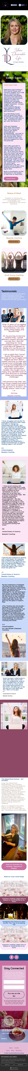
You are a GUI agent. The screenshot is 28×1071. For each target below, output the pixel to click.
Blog (12, 1050)
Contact (16, 1048)
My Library (19, 1050)
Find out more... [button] (11, 178)
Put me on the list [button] (14, 994)
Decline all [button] (20, 1064)
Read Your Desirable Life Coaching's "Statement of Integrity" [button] (14, 866)
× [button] (26, 1055)
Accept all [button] (7, 1064)
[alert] (14, 1063)
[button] (14, 1067)
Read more (13, 1062)
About (11, 1048)
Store (8, 1050)
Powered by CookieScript (14, 1069)
